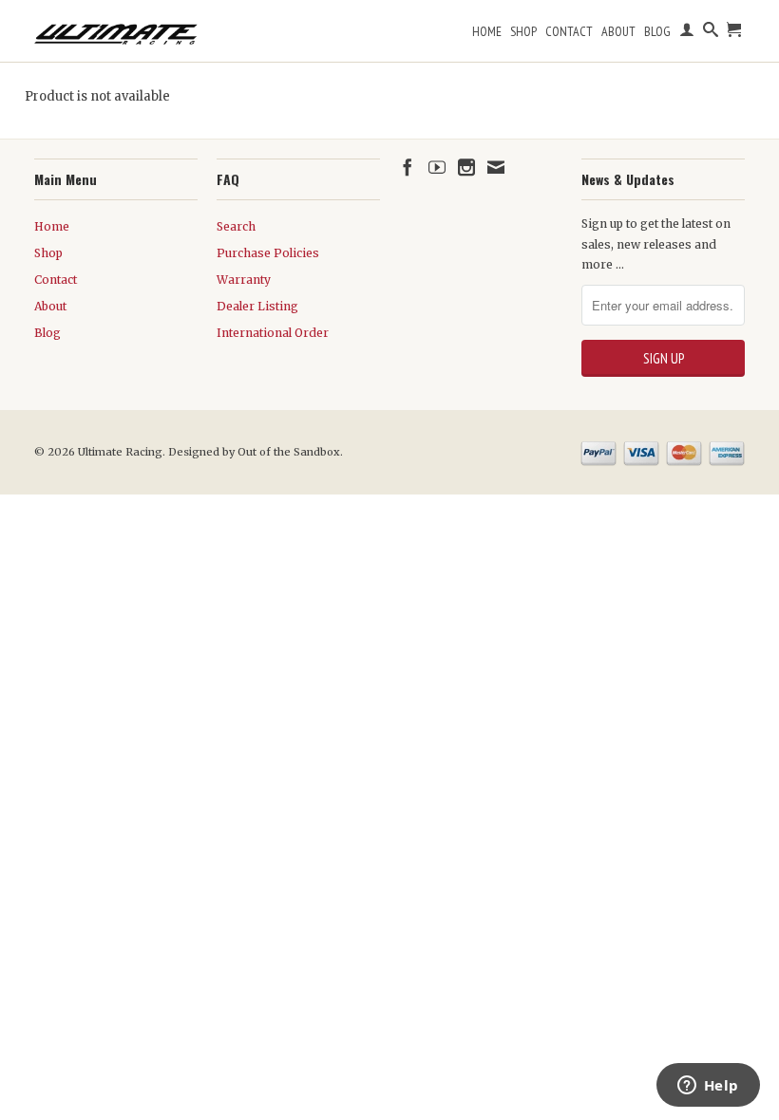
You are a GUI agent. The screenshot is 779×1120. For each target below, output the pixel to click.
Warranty (244, 279)
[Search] (710, 33)
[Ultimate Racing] (116, 29)
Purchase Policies (268, 253)
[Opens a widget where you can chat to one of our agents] (708, 1087)
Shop (523, 31)
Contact (569, 31)
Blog (657, 31)
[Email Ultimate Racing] (495, 167)
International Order (273, 333)
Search (236, 226)
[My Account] (686, 33)
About (618, 31)
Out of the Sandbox (289, 451)
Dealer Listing (257, 306)
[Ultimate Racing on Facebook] (407, 167)
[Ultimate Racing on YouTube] (437, 167)
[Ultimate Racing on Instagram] (466, 167)
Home (487, 31)
